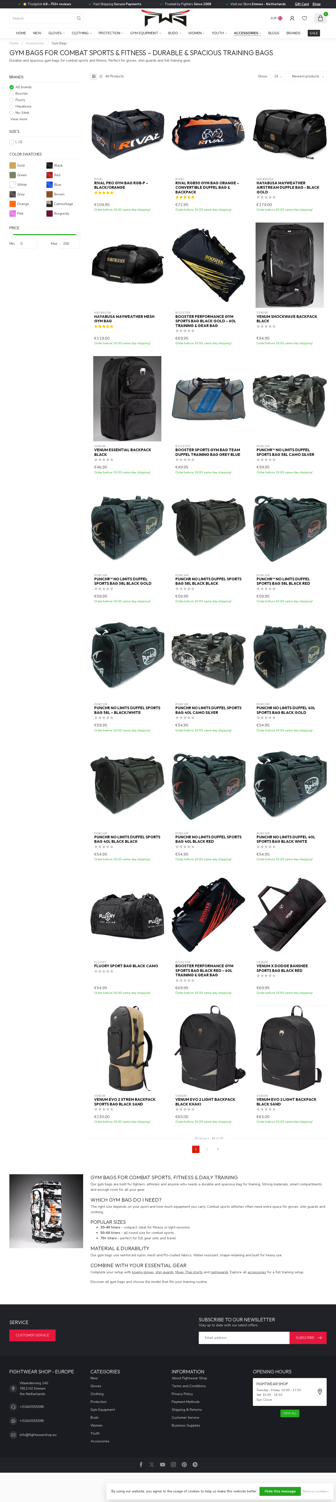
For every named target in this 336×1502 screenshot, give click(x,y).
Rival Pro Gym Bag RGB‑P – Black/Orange (121, 185)
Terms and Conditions (189, 1386)
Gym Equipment (144, 33)
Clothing (80, 33)
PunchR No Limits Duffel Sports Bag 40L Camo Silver (208, 710)
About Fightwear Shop (189, 1378)
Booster (21, 94)
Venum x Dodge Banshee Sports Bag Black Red (282, 968)
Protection (109, 33)
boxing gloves (143, 1272)
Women (195, 33)
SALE (314, 33)
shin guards (164, 1272)
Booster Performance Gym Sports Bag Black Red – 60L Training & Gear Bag (204, 970)
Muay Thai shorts (189, 1272)
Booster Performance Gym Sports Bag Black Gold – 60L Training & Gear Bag (205, 321)
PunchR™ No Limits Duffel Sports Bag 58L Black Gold (123, 581)
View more (18, 119)
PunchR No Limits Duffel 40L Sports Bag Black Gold (286, 710)
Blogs (273, 33)
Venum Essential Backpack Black (122, 452)
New (37, 33)
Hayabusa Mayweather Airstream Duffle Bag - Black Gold (288, 187)
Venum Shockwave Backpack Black (287, 318)
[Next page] (218, 1149)
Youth (218, 33)
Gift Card (302, 4)
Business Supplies (186, 1425)
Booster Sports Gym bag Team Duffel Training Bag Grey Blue (207, 452)
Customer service (32, 1335)
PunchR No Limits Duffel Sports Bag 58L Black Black (208, 581)
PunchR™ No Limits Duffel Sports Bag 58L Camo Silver (285, 452)
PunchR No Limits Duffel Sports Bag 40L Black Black (127, 839)
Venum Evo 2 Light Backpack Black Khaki (205, 1101)
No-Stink (22, 113)
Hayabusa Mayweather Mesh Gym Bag (124, 318)
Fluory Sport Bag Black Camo (126, 966)
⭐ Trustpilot (47, 4)
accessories (257, 1272)
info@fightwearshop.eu (38, 1435)
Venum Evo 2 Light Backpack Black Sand (287, 1101)
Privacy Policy (182, 1394)
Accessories (246, 33)
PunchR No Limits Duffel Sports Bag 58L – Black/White (127, 710)
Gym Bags (59, 43)
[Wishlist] (304, 18)
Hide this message (280, 1491)
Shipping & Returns (187, 1409)
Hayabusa (23, 106)
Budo (173, 33)
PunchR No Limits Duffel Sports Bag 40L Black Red (208, 839)
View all (290, 1413)
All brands (23, 87)
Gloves (55, 33)
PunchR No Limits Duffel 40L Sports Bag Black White (286, 839)
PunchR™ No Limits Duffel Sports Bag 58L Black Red (283, 581)
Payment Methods (186, 1401)
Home (21, 33)
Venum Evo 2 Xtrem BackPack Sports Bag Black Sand (125, 1101)
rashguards (219, 1272)
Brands (294, 33)
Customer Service (185, 1417)
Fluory (20, 100)
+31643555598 (32, 1406)
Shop (316, 4)
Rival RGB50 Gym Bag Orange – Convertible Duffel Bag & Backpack (207, 187)
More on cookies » (316, 1491)
